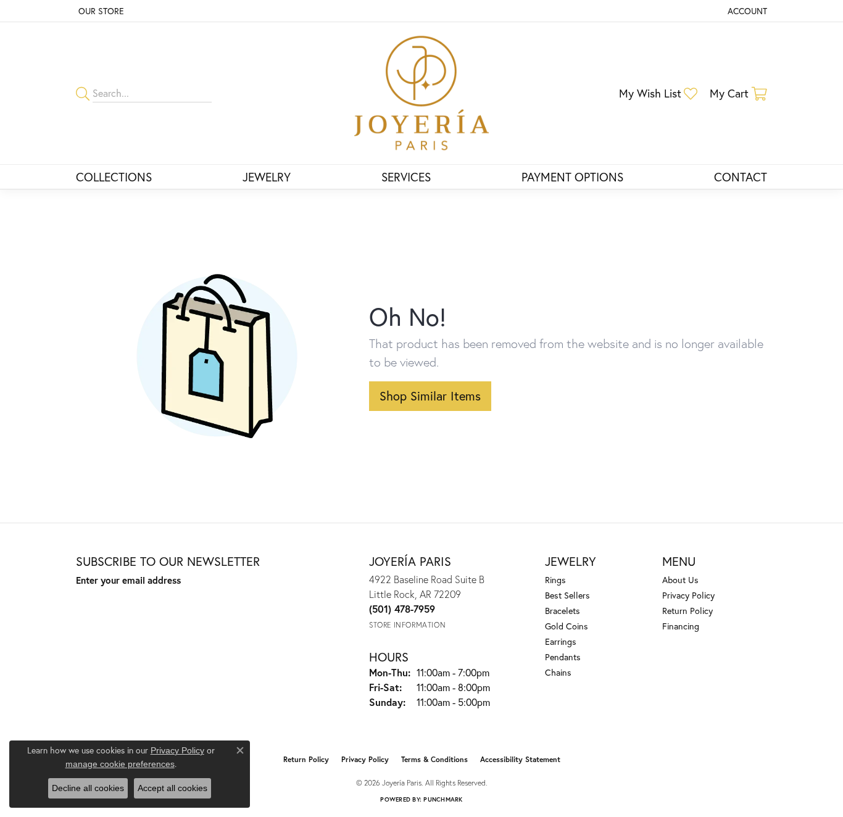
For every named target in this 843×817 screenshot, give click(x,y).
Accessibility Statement (520, 759)
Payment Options (572, 177)
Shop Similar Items (430, 396)
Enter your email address (128, 580)
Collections (114, 177)
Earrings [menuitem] (560, 641)
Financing (680, 626)
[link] (100, 11)
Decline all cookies (88, 788)
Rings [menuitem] (555, 580)
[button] (746, 11)
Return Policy (687, 610)
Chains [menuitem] (558, 672)
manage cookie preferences (120, 764)
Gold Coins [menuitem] (566, 626)
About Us (680, 580)
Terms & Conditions (434, 759)
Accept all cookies (172, 788)
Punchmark (442, 799)
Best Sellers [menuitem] (567, 595)
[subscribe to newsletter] (228, 603)
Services (406, 177)
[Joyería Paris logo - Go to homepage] (421, 93)
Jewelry (267, 177)
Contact (740, 177)
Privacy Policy (688, 595)
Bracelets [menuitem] (562, 610)
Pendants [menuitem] (563, 657)
